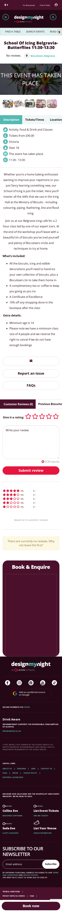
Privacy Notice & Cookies (14, 896)
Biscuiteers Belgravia (42, 55)
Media (15, 773)
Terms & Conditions (11, 891)
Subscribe (50, 864)
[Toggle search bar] (53, 17)
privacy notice (30, 875)
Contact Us (46, 768)
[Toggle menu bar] (6, 17)
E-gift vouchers (10, 833)
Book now (31, 905)
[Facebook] (7, 682)
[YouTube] (42, 682)
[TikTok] (54, 682)
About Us (7, 768)
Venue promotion (42, 833)
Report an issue (31, 373)
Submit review (31, 470)
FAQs (31, 385)
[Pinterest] (31, 682)
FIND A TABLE (13, 31)
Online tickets (41, 815)
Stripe (27, 707)
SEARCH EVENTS (35, 31)
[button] (31, 491)
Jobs (33, 768)
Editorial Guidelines (13, 777)
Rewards (21, 768)
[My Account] (57, 5)
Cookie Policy (30, 773)
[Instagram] (19, 682)
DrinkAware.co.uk (12, 731)
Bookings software (12, 815)
